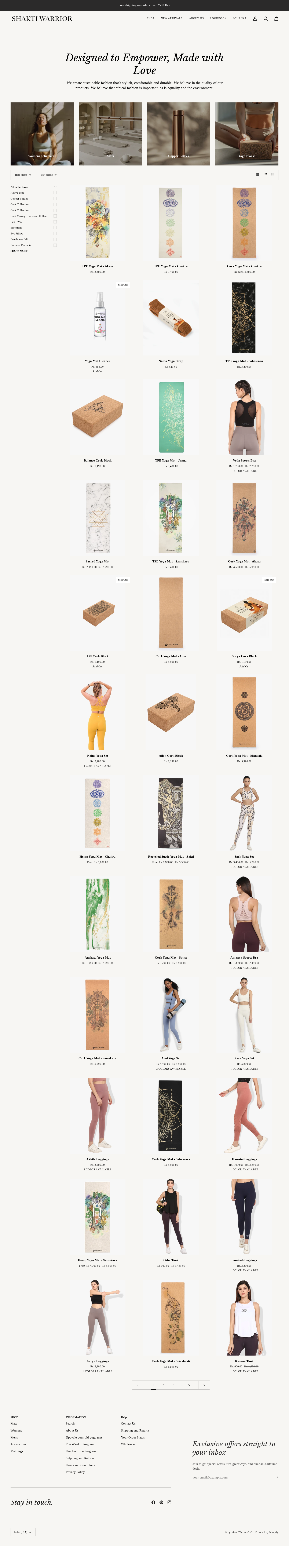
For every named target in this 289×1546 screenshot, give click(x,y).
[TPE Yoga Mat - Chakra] (171, 223)
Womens (16, 1430)
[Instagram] (169, 1502)
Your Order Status (133, 1437)
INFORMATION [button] (76, 1417)
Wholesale (128, 1444)
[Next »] (204, 1385)
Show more (19, 250)
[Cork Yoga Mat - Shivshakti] (171, 1318)
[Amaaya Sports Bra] (244, 914)
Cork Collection (20, 204)
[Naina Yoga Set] (97, 712)
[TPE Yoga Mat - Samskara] (171, 518)
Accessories (18, 1444)
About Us (72, 1430)
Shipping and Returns (80, 1458)
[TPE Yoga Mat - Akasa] (97, 223)
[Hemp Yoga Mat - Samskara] (97, 1217)
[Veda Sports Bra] (244, 417)
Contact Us (128, 1423)
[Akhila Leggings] (97, 1116)
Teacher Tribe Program (81, 1451)
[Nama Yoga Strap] (171, 318)
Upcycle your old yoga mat (84, 1437)
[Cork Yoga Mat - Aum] (171, 613)
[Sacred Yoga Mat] (97, 518)
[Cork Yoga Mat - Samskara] (97, 1015)
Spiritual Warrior (237, 1532)
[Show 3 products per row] (265, 175)
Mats (14, 1423)
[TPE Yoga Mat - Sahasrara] (244, 318)
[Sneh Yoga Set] (244, 813)
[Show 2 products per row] (258, 175)
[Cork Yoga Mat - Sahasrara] (171, 1116)
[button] (151, 18)
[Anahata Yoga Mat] (97, 914)
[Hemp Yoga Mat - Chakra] (97, 813)
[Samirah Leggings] (244, 1217)
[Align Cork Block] (171, 712)
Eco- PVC (16, 221)
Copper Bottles (19, 198)
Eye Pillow (17, 233)
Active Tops (17, 192)
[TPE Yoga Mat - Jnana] (171, 417)
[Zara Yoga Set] (244, 1015)
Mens (14, 1437)
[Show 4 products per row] (273, 175)
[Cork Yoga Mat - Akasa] (244, 518)
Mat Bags (17, 1451)
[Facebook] (153, 1502)
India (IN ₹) (20, 1532)
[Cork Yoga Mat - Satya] (171, 914)
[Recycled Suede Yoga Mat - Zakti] (171, 813)
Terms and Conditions (80, 1465)
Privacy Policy (75, 1472)
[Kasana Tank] (244, 1318)
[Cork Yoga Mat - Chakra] (244, 223)
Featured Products (21, 245)
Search (70, 1423)
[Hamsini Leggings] (244, 1116)
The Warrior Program (80, 1444)
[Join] (274, 1477)
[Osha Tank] (171, 1217)
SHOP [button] (14, 1417)
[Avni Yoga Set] (171, 1015)
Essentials (16, 227)
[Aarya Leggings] (97, 1318)
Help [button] (124, 1417)
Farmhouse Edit (20, 239)
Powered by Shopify (266, 1532)
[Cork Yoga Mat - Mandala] (244, 712)
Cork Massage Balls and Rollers (29, 216)
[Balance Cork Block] (97, 417)
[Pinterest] (161, 1502)
